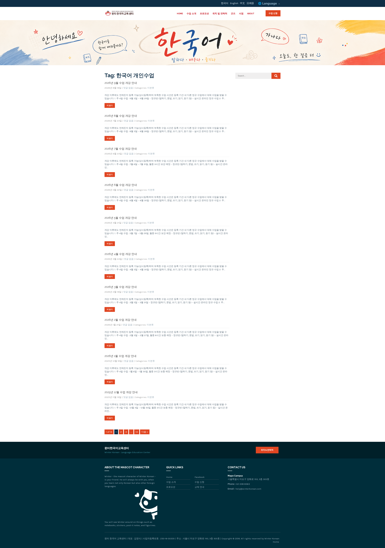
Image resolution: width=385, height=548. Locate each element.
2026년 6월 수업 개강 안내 (121, 184)
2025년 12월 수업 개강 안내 (121, 392)
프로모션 (204, 13)
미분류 (150, 88)
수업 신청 (273, 13)
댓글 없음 (128, 88)
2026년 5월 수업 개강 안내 (121, 217)
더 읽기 (110, 105)
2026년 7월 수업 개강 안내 (121, 148)
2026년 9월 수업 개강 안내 (121, 82)
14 (137, 432)
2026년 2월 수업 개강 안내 (121, 319)
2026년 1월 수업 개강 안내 (120, 356)
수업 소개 (191, 13)
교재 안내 (199, 487)
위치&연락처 (267, 450)
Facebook (200, 477)
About (250, 13)
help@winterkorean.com (248, 488)
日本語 (250, 3)
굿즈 (233, 13)
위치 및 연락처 (220, 13)
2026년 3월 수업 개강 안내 (121, 286)
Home (180, 13)
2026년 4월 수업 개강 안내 (121, 254)
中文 (242, 3)
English (234, 3)
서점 (241, 13)
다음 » (145, 432)
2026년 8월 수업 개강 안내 (121, 115)
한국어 (224, 3)
